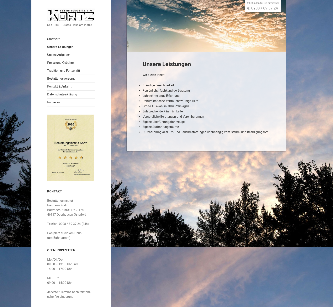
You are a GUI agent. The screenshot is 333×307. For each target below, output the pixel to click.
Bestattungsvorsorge (61, 78)
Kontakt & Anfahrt (59, 86)
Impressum (54, 102)
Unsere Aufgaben (59, 55)
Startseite (53, 39)
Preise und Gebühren (61, 63)
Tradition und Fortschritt (63, 70)
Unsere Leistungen (60, 47)
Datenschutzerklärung (62, 94)
